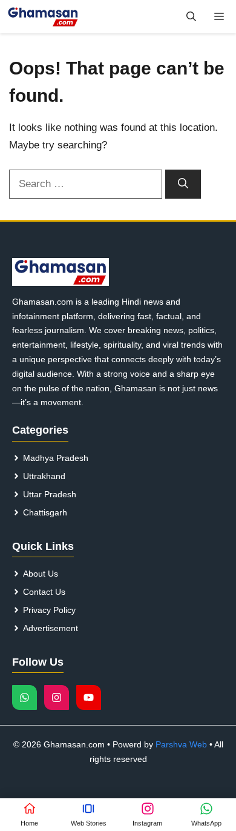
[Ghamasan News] (43, 16)
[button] (191, 16)
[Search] (183, 184)
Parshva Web (181, 744)
